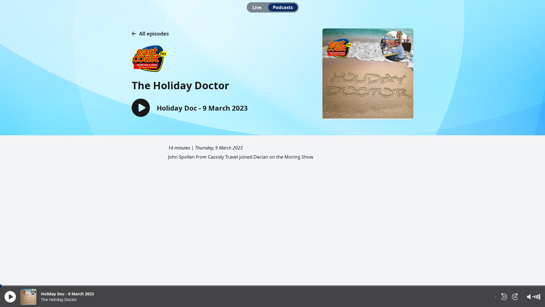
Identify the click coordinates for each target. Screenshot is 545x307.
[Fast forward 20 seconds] (515, 297)
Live (256, 7)
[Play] (10, 296)
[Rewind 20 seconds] (504, 297)
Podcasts (283, 7)
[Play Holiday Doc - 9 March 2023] (141, 108)
